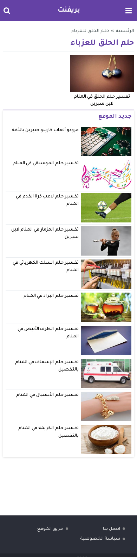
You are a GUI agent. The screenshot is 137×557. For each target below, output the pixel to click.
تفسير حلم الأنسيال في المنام (47, 395)
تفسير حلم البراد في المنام (51, 296)
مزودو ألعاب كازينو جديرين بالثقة (45, 130)
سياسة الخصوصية (100, 539)
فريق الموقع (50, 529)
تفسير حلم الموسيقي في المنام (46, 163)
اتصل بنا (111, 529)
